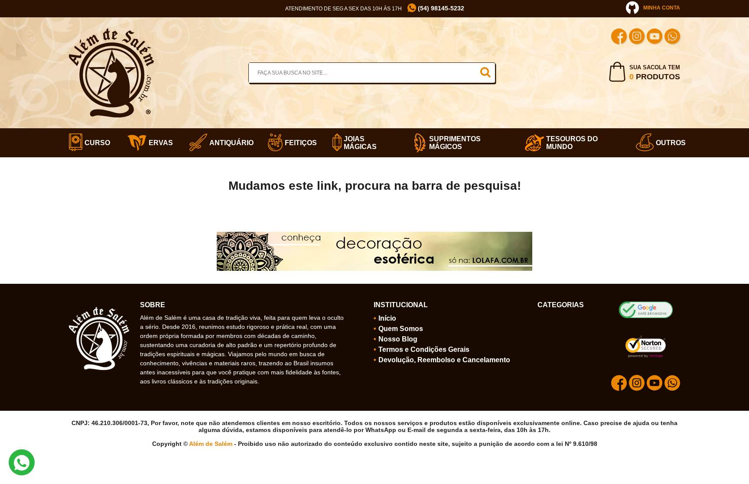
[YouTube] (654, 37)
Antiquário (227, 142)
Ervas (158, 142)
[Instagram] (637, 37)
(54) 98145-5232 (440, 8)
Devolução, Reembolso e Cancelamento (444, 360)
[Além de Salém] (111, 31)
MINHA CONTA (661, 8)
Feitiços (298, 142)
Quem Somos (400, 328)
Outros (668, 142)
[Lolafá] (374, 235)
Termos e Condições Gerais (423, 349)
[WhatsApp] (672, 37)
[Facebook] (619, 37)
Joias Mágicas (360, 142)
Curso (95, 142)
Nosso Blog (397, 339)
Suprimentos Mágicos (455, 142)
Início (387, 318)
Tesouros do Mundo (572, 142)
